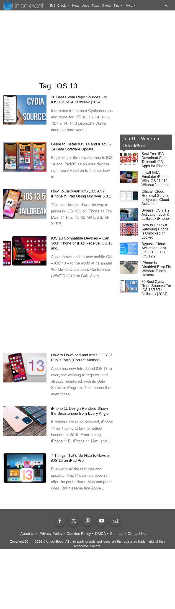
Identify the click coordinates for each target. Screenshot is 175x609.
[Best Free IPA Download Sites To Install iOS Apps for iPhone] (129, 158)
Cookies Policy (79, 534)
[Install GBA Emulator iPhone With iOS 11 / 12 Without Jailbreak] (129, 177)
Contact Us (137, 534)
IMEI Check (58, 5)
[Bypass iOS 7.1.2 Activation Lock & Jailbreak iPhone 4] (129, 214)
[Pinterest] (87, 521)
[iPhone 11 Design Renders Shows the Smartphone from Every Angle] (24, 421)
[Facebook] (60, 521)
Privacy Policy (50, 534)
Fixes (95, 5)
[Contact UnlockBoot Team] (115, 521)
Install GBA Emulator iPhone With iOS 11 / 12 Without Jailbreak (156, 179)
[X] (74, 521)
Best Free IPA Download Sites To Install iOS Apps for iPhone (154, 160)
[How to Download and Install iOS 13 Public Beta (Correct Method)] (24, 367)
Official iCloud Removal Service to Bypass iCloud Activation (155, 198)
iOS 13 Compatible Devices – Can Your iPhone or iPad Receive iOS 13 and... (81, 243)
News (76, 5)
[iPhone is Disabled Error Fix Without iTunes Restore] (129, 267)
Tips (116, 5)
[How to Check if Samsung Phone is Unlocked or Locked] (129, 229)
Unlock (106, 5)
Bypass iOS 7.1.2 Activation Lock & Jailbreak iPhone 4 (157, 214)
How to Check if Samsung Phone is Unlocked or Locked (155, 231)
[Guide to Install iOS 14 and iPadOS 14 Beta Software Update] (24, 157)
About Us (27, 534)
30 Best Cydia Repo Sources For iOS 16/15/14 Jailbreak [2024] (156, 288)
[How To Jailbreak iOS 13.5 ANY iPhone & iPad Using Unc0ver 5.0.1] (24, 204)
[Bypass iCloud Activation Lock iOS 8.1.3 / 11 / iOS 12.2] (129, 248)
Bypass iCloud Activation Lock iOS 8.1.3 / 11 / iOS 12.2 (154, 250)
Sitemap (117, 534)
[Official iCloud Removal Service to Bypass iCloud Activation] (129, 196)
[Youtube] (101, 521)
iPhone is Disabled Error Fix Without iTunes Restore (156, 269)
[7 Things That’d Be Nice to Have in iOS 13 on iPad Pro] (24, 468)
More (129, 5)
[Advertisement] (87, 47)
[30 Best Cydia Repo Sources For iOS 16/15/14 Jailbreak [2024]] (24, 110)
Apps (85, 5)
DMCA (100, 534)
